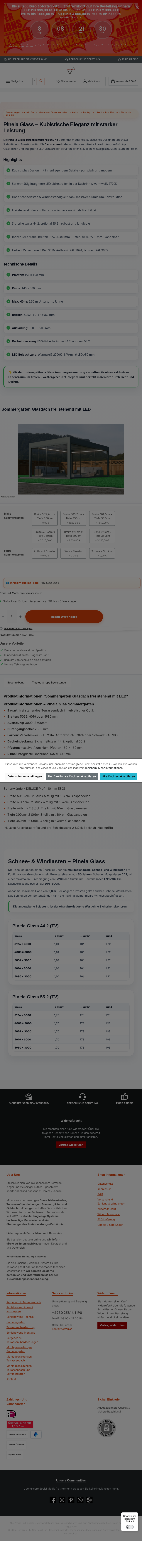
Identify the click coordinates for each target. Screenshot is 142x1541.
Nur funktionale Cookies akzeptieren (72, 776)
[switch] (129, 1527)
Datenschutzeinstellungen (25, 776)
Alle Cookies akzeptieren (118, 776)
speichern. (90, 767)
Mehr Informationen (110, 767)
